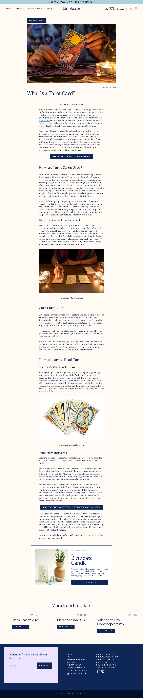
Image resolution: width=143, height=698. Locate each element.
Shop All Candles (105, 654)
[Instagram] (103, 671)
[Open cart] (131, 8)
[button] (19, 8)
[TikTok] (98, 671)
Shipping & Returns (77, 659)
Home (69, 654)
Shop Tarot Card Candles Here (71, 156)
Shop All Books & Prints (108, 657)
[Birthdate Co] (71, 8)
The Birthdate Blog (106, 667)
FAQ (68, 657)
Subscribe (44, 666)
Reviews (71, 662)
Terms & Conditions (77, 667)
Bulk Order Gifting (106, 665)
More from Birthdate (71, 605)
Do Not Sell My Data (77, 670)
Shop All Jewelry (105, 659)
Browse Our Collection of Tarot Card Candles (71, 507)
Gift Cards (101, 662)
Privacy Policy (74, 665)
